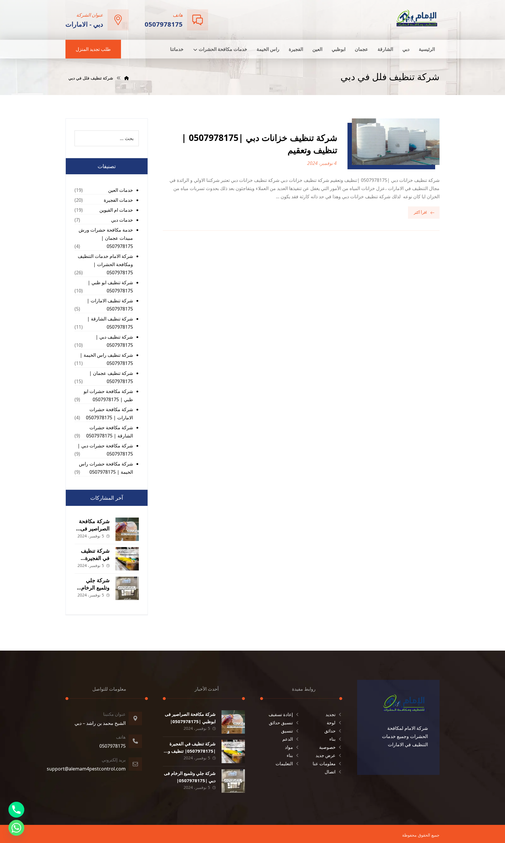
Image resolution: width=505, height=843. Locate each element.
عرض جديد (325, 755)
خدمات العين (120, 190)
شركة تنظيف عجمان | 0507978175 (111, 377)
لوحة (331, 722)
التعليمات (284, 763)
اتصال (330, 772)
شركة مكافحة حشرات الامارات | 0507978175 (109, 413)
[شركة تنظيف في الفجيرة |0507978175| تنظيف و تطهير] (127, 558)
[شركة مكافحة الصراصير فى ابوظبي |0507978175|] (127, 529)
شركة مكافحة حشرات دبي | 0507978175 (105, 449)
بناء (332, 739)
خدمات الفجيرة (118, 200)
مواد (289, 747)
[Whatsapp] (16, 828)
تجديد (330, 714)
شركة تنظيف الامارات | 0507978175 (110, 304)
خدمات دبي (122, 220)
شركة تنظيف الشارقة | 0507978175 (110, 323)
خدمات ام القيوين (116, 210)
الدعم (287, 739)
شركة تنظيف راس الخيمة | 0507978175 (106, 359)
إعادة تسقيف (281, 714)
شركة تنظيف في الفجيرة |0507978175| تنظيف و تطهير (192, 751)
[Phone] (16, 810)
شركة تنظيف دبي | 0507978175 (114, 341)
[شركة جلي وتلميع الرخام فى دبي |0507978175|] (127, 588)
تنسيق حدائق (281, 722)
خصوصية (327, 747)
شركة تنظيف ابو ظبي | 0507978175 (110, 286)
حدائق (329, 731)
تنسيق (287, 731)
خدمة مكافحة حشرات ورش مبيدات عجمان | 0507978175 (106, 238)
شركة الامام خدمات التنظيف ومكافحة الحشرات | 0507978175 (105, 264)
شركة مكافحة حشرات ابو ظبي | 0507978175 (108, 395)
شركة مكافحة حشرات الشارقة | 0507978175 (109, 431)
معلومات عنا (324, 763)
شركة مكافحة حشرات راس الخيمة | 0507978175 (106, 468)
